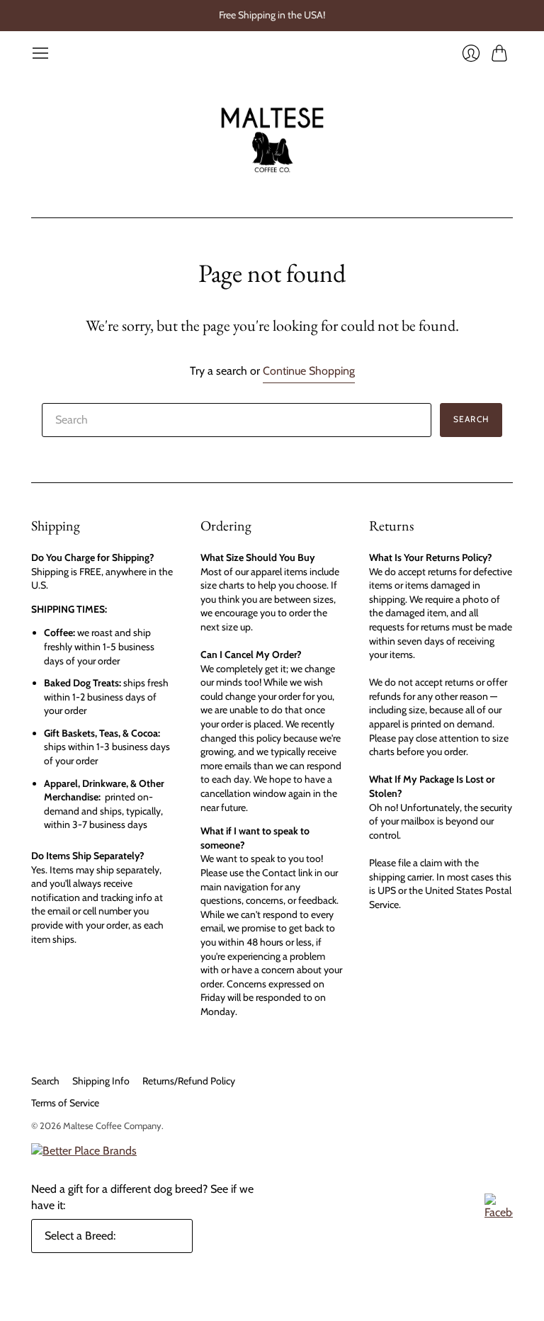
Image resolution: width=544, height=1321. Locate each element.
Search (45, 1081)
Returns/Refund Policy (188, 1081)
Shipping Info (101, 1081)
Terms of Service (65, 1102)
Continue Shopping (309, 371)
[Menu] (40, 53)
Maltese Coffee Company (112, 1125)
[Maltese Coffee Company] (272, 140)
